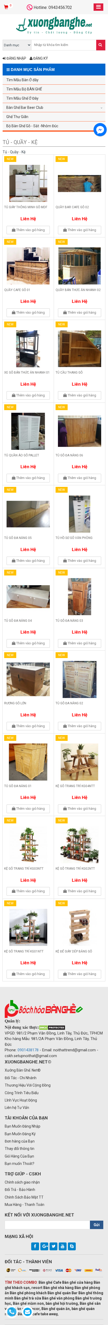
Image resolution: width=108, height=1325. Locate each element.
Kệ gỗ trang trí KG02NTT (75, 868)
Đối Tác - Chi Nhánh (20, 1078)
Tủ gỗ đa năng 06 (69, 455)
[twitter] (53, 1246)
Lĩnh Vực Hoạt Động (21, 1100)
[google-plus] (44, 1246)
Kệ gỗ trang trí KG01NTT (24, 951)
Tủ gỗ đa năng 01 (18, 786)
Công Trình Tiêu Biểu (22, 1093)
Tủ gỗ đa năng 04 (18, 621)
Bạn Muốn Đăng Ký (20, 1134)
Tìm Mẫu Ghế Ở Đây (22, 98)
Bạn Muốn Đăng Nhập (22, 1126)
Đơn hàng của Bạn (20, 1141)
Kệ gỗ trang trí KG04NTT (75, 786)
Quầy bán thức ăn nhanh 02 (78, 290)
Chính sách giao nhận (22, 1182)
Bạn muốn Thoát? (19, 1163)
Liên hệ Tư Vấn (17, 1107)
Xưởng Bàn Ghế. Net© (23, 1070)
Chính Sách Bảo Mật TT (24, 1197)
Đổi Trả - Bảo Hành (20, 1190)
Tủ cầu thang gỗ (69, 372)
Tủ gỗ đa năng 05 (18, 538)
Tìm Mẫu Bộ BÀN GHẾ (24, 89)
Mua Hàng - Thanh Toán (24, 1204)
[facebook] (35, 1246)
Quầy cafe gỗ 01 (17, 290)
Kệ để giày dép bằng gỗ (74, 951)
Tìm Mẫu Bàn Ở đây (22, 80)
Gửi (97, 1225)
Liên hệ (28, 218)
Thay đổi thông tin (19, 1148)
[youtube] (63, 1246)
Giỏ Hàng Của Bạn (19, 1156)
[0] (6, 7)
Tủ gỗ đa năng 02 (69, 703)
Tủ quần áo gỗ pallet (21, 455)
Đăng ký (40, 58)
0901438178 (28, 1050)
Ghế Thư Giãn (17, 117)
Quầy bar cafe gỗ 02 (72, 207)
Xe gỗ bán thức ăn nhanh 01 (27, 372)
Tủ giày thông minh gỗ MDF (25, 207)
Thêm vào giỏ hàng (30, 230)
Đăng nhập (16, 58)
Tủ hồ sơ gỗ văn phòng (74, 538)
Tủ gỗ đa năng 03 (69, 621)
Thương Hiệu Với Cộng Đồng (28, 1085)
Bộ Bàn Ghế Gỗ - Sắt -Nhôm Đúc (32, 126)
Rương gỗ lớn (15, 703)
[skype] (72, 1246)
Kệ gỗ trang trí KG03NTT (24, 868)
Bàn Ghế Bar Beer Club (24, 107)
